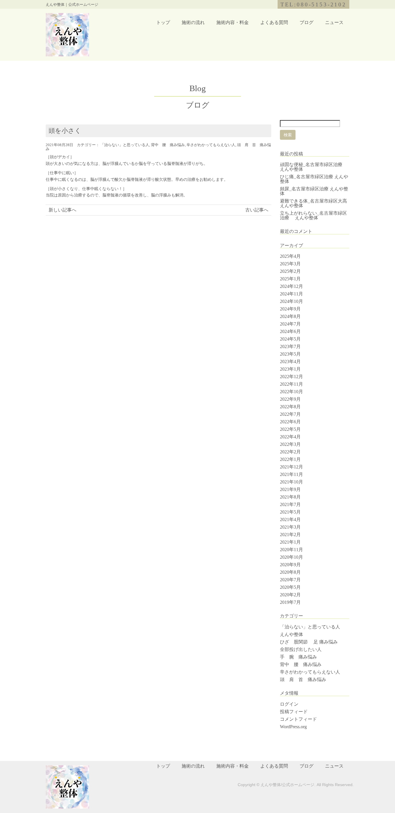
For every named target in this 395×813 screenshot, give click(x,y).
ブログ (306, 22)
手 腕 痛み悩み (298, 656)
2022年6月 (290, 421)
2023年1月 (290, 369)
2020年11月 (291, 549)
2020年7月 (290, 579)
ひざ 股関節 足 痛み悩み (309, 641)
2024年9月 (290, 308)
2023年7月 (290, 346)
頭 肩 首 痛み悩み (305, 679)
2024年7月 (290, 323)
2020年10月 (291, 557)
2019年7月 (290, 602)
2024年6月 (290, 331)
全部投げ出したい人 (301, 649)
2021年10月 (291, 481)
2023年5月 (290, 354)
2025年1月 (290, 278)
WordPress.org (293, 726)
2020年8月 (290, 572)
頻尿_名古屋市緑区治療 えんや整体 (314, 191)
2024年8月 (290, 316)
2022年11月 (291, 384)
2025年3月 (290, 263)
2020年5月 (290, 587)
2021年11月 (291, 474)
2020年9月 (290, 564)
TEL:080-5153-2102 (313, 4)
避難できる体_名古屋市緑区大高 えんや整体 (313, 203)
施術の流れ (193, 22)
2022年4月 (290, 436)
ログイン (289, 704)
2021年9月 (290, 489)
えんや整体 (291, 634)
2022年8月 (290, 406)
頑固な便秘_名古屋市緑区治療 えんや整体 (313, 167)
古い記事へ (256, 209)
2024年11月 (291, 293)
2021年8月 (290, 496)
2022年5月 (290, 429)
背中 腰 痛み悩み (168, 145)
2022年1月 (290, 459)
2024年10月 (291, 301)
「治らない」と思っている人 (124, 145)
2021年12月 (291, 466)
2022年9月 (290, 399)
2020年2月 (290, 594)
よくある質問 (274, 22)
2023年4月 (290, 361)
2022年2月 (290, 451)
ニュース (334, 22)
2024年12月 (291, 286)
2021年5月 (290, 511)
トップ (163, 22)
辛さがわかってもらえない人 (211, 145)
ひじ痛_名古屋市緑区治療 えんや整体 (314, 179)
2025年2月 (290, 271)
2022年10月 (291, 391)
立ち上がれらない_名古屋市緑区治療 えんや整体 (313, 215)
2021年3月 (290, 527)
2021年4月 (290, 519)
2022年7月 (290, 414)
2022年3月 (290, 444)
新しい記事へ (62, 209)
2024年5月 (290, 338)
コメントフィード (298, 719)
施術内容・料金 (232, 22)
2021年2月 (290, 534)
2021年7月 (290, 504)
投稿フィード (294, 711)
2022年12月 (291, 376)
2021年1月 (290, 542)
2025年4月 (290, 256)
